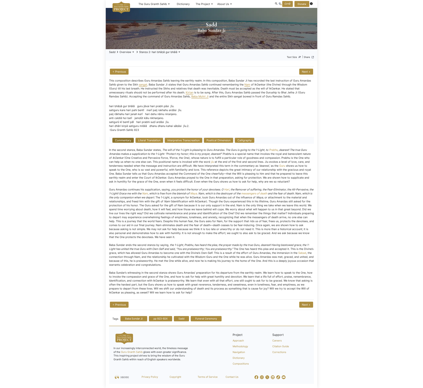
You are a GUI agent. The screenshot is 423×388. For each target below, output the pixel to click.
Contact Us (232, 376)
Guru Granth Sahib (132, 352)
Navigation (239, 352)
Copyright (175, 376)
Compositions (241, 363)
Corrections (279, 352)
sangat (143, 84)
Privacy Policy (150, 376)
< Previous (119, 71)
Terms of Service (208, 376)
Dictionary (183, 4)
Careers (277, 340)
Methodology (240, 346)
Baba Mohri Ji (200, 96)
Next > (306, 71)
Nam (247, 84)
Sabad (302, 252)
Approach (238, 340)
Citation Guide (280, 346)
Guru (282, 165)
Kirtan (189, 92)
